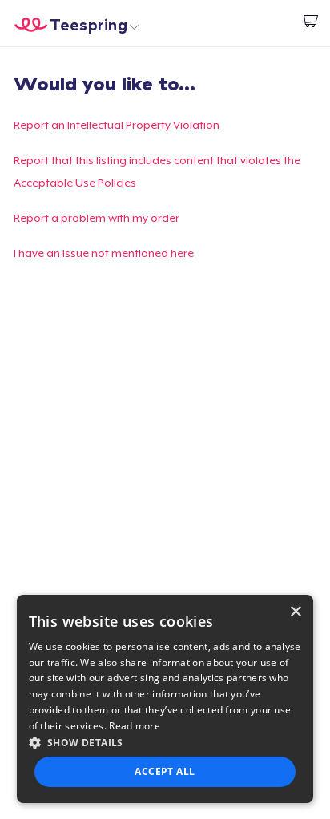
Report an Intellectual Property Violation (116, 124)
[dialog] (165, 699)
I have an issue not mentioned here (104, 253)
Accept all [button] (165, 771)
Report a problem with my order (96, 217)
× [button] (295, 612)
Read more (134, 726)
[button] (165, 742)
